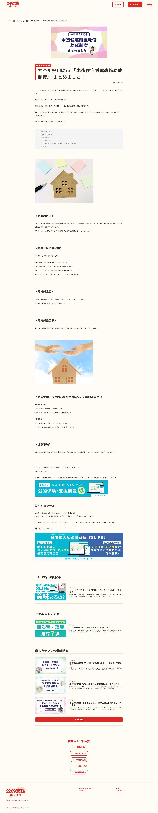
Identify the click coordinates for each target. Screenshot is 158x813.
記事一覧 (15, 21)
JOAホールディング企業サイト (85, 789)
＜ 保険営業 (79, 747)
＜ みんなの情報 (79, 753)
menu (149, 4)
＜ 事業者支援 (79, 759)
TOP (9, 21)
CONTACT (135, 4)
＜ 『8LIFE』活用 (79, 766)
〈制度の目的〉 (45, 131)
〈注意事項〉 (44, 146)
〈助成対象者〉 (45, 137)
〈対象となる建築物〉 (47, 134)
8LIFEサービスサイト (120, 789)
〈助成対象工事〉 (46, 140)
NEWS (118, 4)
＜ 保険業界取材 (79, 772)
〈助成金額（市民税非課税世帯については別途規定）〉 (59, 143)
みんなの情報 (24, 21)
